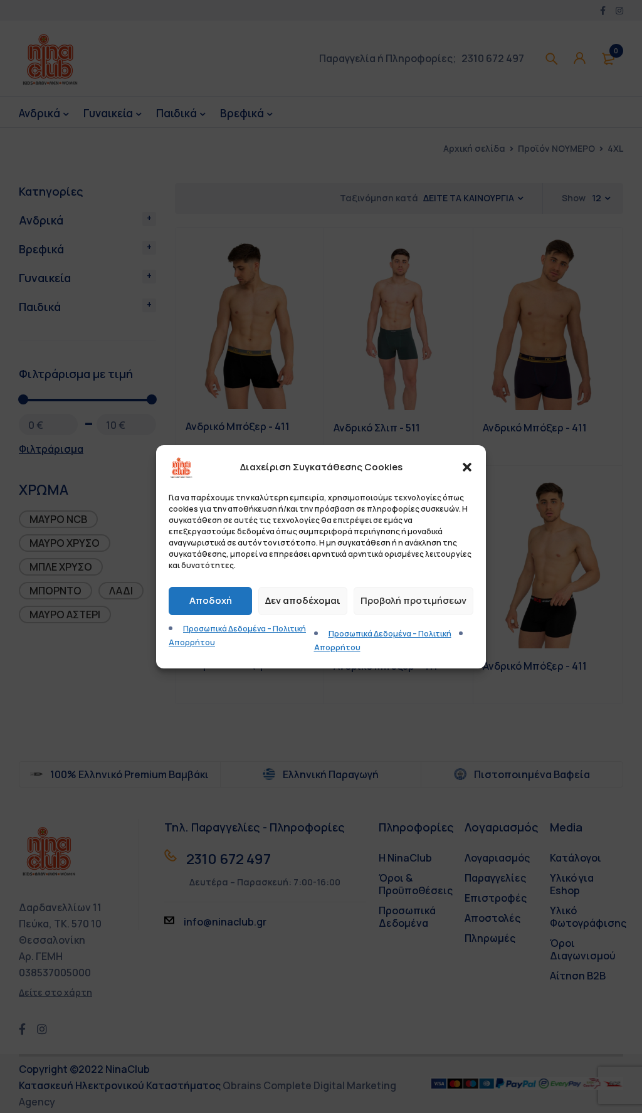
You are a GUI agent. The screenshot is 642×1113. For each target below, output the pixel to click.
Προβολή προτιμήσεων (413, 600)
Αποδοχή (210, 600)
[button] (467, 467)
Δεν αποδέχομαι (302, 600)
